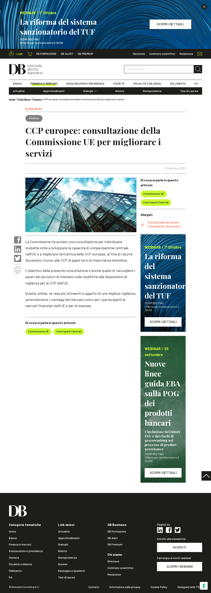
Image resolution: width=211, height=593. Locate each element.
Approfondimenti (53, 91)
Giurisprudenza (152, 91)
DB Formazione (46, 53)
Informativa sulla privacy (124, 587)
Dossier (63, 564)
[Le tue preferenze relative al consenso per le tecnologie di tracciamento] (204, 586)
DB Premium (85, 53)
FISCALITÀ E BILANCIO (147, 83)
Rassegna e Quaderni (71, 570)
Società (14, 557)
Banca (13, 538)
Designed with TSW (190, 587)
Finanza (37, 99)
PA (196, 83)
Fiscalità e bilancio (20, 564)
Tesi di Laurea (189, 91)
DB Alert (67, 53)
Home (12, 99)
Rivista (119, 91)
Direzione (139, 53)
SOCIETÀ (118, 83)
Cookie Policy (159, 587)
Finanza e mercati (20, 544)
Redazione (186, 53)
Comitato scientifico (162, 53)
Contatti (93, 587)
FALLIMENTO (178, 83)
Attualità (19, 91)
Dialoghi (88, 91)
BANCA (17, 83)
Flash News (23, 99)
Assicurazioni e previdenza (26, 551)
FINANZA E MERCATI (43, 83)
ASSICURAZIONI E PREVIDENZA (85, 83)
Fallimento (15, 570)
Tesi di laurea (66, 577)
